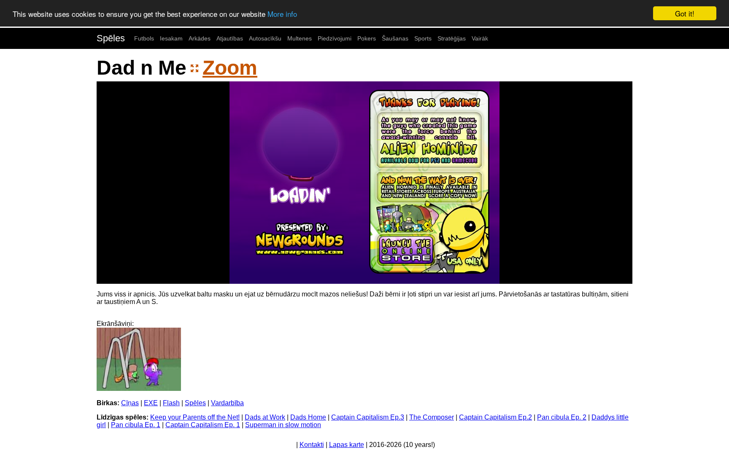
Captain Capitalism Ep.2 (495, 417)
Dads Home (308, 417)
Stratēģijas (451, 38)
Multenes (299, 38)
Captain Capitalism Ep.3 (367, 417)
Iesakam (171, 38)
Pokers (366, 38)
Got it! (684, 13)
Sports (423, 38)
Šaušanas (395, 38)
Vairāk (480, 38)
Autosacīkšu (265, 38)
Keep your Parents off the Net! (195, 417)
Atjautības (229, 38)
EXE (151, 402)
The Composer (431, 417)
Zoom (229, 68)
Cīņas (130, 402)
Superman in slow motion (283, 424)
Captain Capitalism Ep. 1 (202, 424)
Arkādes (200, 38)
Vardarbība (227, 402)
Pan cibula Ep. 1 (135, 424)
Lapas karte (346, 444)
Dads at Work (265, 417)
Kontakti (312, 444)
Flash (171, 402)
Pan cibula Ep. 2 (561, 417)
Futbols (144, 38)
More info (282, 13)
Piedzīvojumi (334, 38)
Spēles (111, 38)
